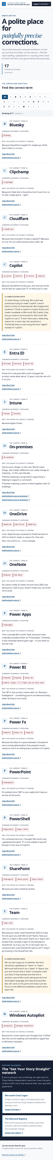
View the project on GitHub (14, 1155)
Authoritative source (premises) (16, 500)
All (5, 97)
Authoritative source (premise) (15, 496)
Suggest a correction (41, 4)
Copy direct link (8, 154)
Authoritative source (11, 158)
